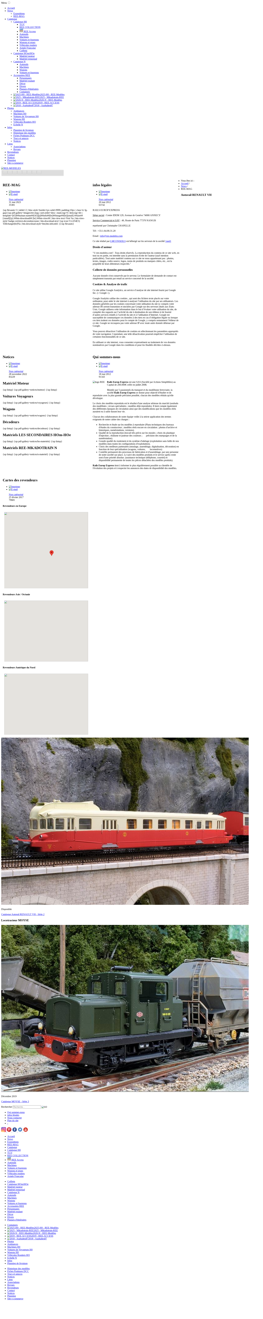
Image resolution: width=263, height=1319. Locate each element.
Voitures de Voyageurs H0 (26, 116)
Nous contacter (14, 1117)
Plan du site (12, 1120)
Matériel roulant (27, 80)
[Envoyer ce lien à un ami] (13, 194)
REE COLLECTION (29, 27)
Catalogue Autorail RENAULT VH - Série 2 (22, 914)
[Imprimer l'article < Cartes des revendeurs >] (14, 486)
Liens (10, 144)
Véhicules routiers (28, 45)
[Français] (5, 172)
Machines (24, 37)
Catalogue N (19, 61)
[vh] (125, 904)
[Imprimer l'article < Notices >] (14, 363)
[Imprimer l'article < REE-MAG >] (14, 191)
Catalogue (12, 19)
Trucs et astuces (20, 138)
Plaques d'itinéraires (29, 89)
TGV (22, 24)
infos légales (13, 1115)
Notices (17, 141)
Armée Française (27, 48)
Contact (11, 154)
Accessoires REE (21, 75)
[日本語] (39, 172)
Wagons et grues (27, 42)
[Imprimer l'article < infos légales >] (104, 191)
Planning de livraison (23, 130)
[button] (35, 556)
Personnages (25, 78)
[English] (10, 172)
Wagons (23, 70)
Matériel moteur (27, 56)
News (10, 10)
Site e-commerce (15, 163)
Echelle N (18, 124)
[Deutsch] (15, 172)
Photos (10, 108)
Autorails (23, 34)
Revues (17, 149)
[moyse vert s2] (125, 1091)
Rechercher (6, 1107)
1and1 (168, 241)
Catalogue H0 (20, 21)
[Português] (29, 172)
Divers (22, 86)
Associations (19, 146)
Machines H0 (19, 113)
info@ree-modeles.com (111, 236)
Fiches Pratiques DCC (24, 135)
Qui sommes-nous (16, 1112)
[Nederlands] (34, 172)
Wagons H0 (19, 119)
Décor (22, 83)
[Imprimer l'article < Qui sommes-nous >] (104, 363)
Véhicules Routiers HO (24, 122)
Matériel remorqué (28, 59)
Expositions (19, 13)
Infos (9, 127)
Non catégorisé (16, 199)
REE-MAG (19, 16)
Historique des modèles (24, 133)
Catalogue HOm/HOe (24, 53)
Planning (11, 160)
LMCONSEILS (118, 241)
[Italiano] (20, 172)
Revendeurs (13, 152)
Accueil (11, 8)
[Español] (25, 172)
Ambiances (18, 111)
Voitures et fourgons (29, 39)
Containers (24, 91)
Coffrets (23, 50)
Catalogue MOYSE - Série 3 (15, 1101)
